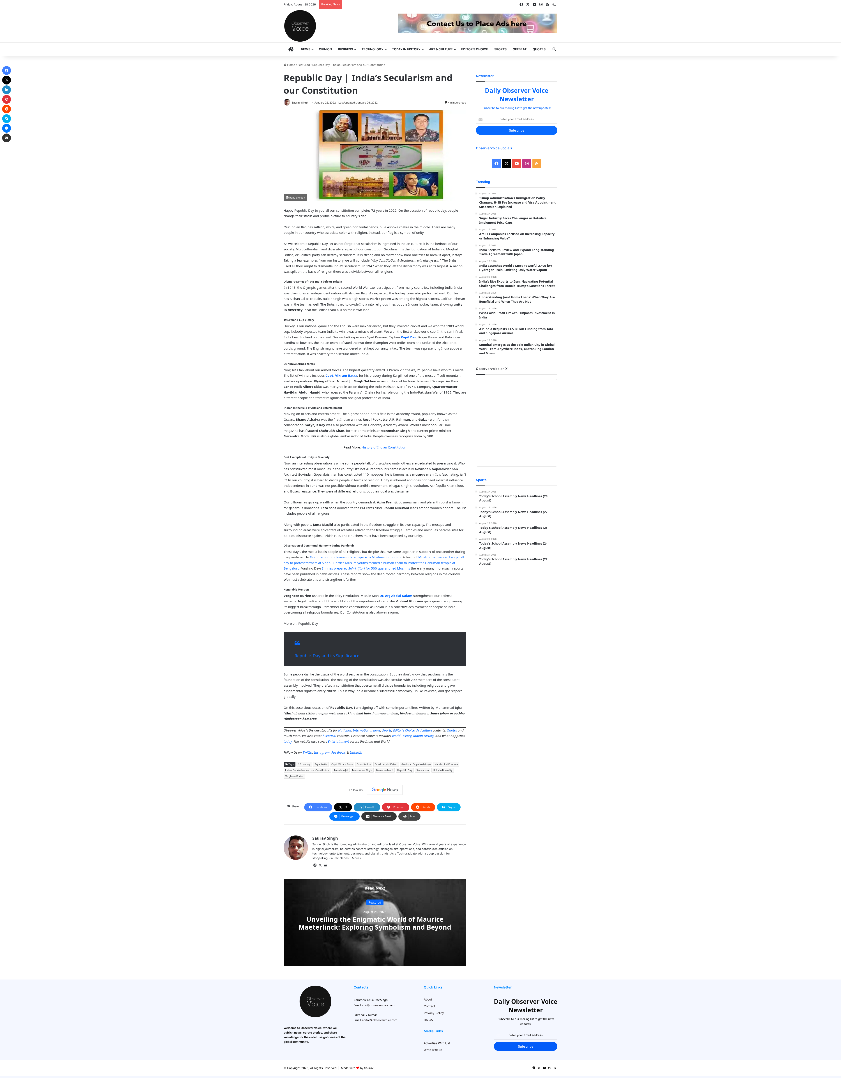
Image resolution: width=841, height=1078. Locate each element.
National (344, 730)
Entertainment (338, 741)
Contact (429, 1006)
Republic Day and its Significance (327, 656)
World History (401, 735)
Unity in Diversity (442, 770)
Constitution (364, 764)
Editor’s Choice (474, 49)
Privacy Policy (434, 1013)
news (376, 730)
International (362, 730)
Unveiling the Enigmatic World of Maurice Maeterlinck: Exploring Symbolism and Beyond (375, 923)
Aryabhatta (321, 764)
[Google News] (385, 790)
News (305, 49)
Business (345, 49)
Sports (500, 49)
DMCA (428, 1020)
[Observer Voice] (300, 25)
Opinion (325, 49)
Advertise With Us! (437, 1043)
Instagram (322, 752)
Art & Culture (441, 49)
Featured (304, 65)
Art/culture (424, 730)
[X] (320, 865)
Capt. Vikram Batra (342, 764)
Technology (372, 49)
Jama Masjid (341, 770)
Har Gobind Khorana (446, 764)
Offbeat (520, 49)
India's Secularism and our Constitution (307, 770)
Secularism (422, 770)
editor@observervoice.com (379, 1020)
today (288, 741)
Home (290, 65)
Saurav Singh (300, 102)
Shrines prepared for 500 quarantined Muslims (366, 568)
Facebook (338, 752)
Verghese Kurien (294, 776)
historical (329, 735)
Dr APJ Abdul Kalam (386, 764)
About (428, 999)
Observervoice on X (491, 369)
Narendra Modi (384, 770)
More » (357, 858)
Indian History (423, 735)
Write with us (433, 1050)
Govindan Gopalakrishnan (416, 764)
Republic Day (404, 770)
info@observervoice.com (378, 1005)
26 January (304, 764)
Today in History (406, 49)
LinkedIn (356, 752)
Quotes (539, 49)
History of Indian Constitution (384, 447)
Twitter (307, 752)
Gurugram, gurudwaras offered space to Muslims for (355, 557)
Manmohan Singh (362, 770)
